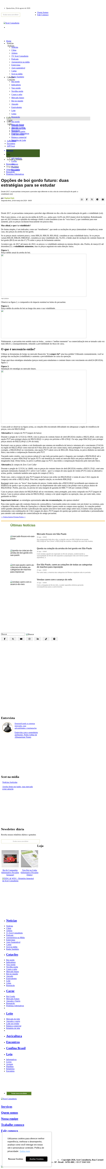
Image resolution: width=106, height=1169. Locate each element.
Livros (9, 1062)
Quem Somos (42, 12)
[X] (13, 639)
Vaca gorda (16, 88)
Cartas (8, 944)
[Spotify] (54, 639)
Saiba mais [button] (25, 1151)
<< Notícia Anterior (7, 517)
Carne (9, 120)
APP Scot (11, 146)
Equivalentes (16, 107)
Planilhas (10, 1066)
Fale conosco (9, 1130)
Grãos (13, 114)
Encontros (11, 143)
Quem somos (9, 1112)
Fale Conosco (42, 15)
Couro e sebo (16, 94)
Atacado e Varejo (13, 1001)
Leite (13, 110)
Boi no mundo (17, 101)
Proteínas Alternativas (15, 174)
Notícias (10, 46)
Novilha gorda (17, 91)
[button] (29, 634)
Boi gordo (15, 81)
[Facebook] (4, 639)
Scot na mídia (11, 947)
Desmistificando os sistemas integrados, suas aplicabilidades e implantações (26, 726)
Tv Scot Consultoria (14, 933)
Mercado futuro (17, 98)
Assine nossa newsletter (10, 15)
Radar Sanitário (12, 949)
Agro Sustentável (13, 942)
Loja (9, 157)
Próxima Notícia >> (19, 517)
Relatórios (10, 1069)
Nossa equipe (9, 1118)
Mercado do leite (13, 1019)
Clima (8, 928)
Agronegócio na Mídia (15, 937)
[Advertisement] (53, 612)
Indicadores (16, 85)
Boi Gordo (10, 996)
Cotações (11, 79)
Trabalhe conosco (12, 1124)
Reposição (15, 117)
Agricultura (11, 141)
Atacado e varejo (13, 169)
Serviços (6, 1106)
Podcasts (9, 935)
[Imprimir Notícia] (103, 199)
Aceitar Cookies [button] (37, 1159)
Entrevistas (10, 940)
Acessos (9, 1064)
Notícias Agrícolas (9, 782)
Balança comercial (13, 1026)
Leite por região (12, 1023)
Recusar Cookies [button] (15, 1159)
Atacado (14, 104)
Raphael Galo (9, 198)
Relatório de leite (13, 1028)
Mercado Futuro (12, 999)
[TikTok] (46, 639)
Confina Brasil (16, 1048)
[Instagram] (29, 639)
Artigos (9, 931)
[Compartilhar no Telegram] (97, 199)
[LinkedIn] (37, 639)
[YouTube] (21, 639)
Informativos (11, 1059)
